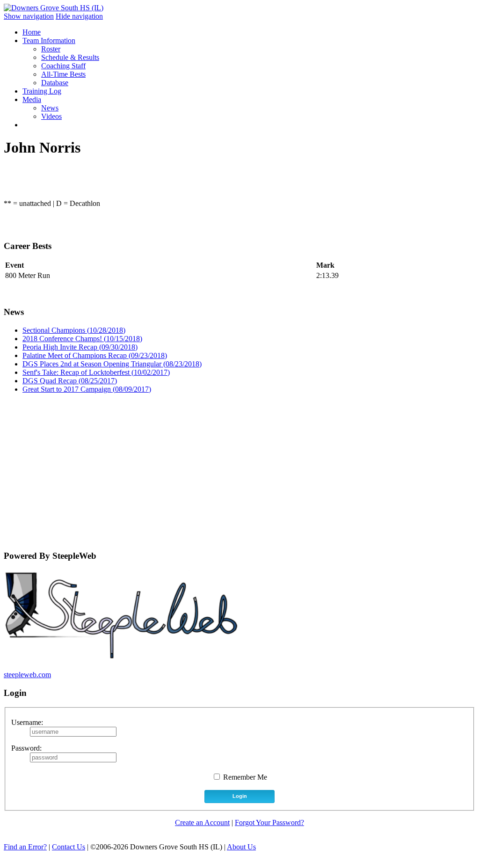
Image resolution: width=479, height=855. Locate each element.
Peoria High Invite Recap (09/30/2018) (80, 347)
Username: (27, 722)
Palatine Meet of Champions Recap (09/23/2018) (94, 355)
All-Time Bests (63, 74)
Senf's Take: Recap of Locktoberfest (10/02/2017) (96, 372)
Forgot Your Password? (269, 822)
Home (31, 32)
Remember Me (244, 777)
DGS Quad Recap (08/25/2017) (69, 381)
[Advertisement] (239, 466)
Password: (26, 748)
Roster (50, 49)
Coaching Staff (63, 66)
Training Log (41, 91)
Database (54, 83)
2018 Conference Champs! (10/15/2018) (82, 339)
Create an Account (202, 822)
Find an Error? (25, 847)
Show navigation (29, 16)
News (49, 108)
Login (239, 796)
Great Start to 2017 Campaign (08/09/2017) (86, 389)
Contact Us (68, 847)
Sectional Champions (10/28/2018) (73, 330)
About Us (241, 847)
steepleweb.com (27, 675)
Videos (51, 116)
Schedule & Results (70, 57)
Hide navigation (79, 16)
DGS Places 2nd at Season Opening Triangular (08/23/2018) (112, 364)
